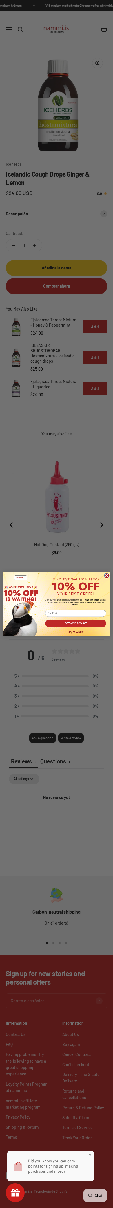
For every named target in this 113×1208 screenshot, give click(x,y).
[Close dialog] (106, 575)
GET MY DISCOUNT (76, 623)
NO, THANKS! (75, 632)
